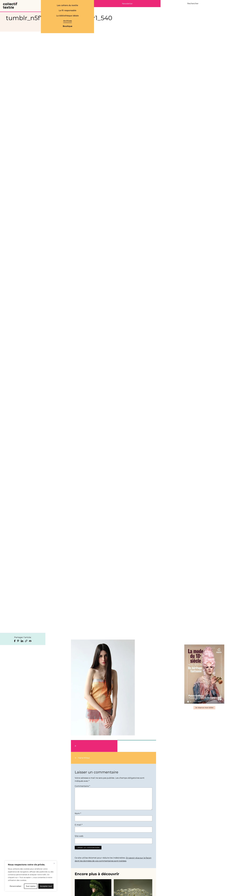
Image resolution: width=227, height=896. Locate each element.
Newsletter (127, 4)
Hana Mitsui (84, 758)
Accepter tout (46, 886)
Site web (79, 836)
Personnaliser (15, 886)
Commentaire (82, 786)
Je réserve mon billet (204, 708)
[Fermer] (54, 863)
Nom (78, 813)
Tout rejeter (31, 886)
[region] (31, 876)
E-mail (78, 825)
